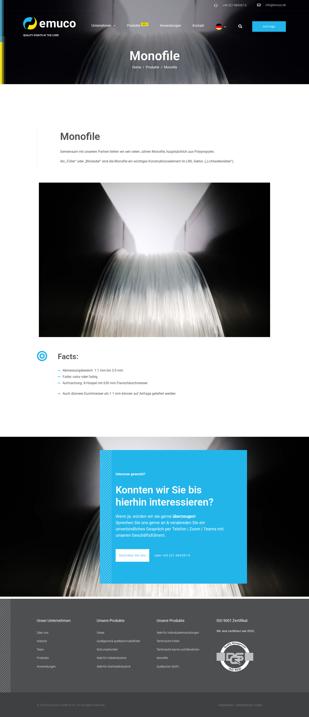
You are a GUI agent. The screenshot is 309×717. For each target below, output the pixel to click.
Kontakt (198, 26)
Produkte (137, 26)
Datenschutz (244, 705)
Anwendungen (170, 26)
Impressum (225, 705)
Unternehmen (101, 26)
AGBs (258, 705)
